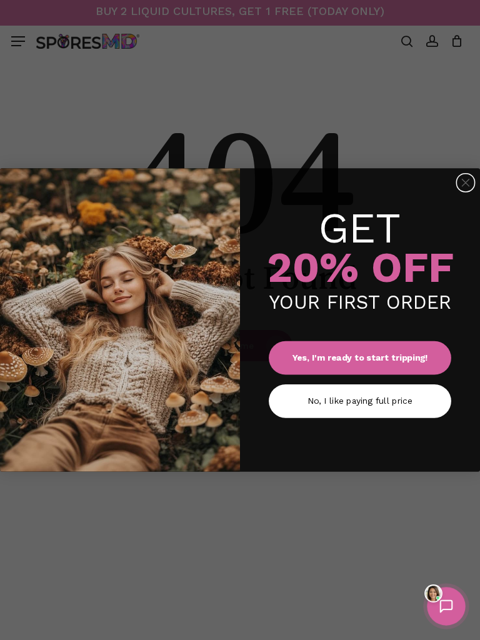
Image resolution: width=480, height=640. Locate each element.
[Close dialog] (465, 183)
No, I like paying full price (360, 401)
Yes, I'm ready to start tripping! (360, 357)
